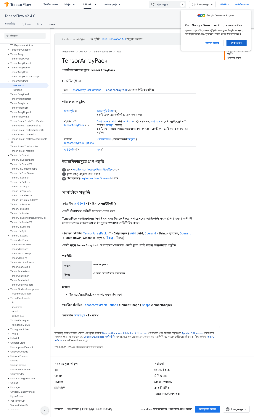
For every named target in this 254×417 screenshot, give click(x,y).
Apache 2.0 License (192, 333)
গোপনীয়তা (73, 409)
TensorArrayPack (116, 90)
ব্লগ (56, 369)
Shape (146, 305)
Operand (150, 233)
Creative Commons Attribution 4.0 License (124, 333)
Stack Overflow (163, 381)
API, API (87, 4)
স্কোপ (113, 121)
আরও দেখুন (111, 4)
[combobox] (167, 4)
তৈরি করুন (103, 121)
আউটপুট (69, 111)
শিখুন (67, 4)
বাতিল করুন (212, 43)
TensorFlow (68, 51)
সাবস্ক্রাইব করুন (207, 409)
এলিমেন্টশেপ (104, 139)
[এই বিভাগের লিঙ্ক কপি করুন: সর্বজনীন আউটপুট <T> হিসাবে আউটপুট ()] (120, 204)
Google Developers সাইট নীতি (99, 336)
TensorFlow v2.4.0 (20, 16)
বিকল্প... (110, 125)
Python (26, 24)
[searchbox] (25, 36)
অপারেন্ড (128, 121)
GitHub (224, 4)
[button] (24, 50)
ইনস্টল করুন (50, 4)
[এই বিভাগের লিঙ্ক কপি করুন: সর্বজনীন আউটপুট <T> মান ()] (104, 315)
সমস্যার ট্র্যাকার (162, 369)
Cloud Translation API (113, 39)
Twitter (58, 381)
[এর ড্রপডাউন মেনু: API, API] (96, 4)
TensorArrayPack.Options (86, 89)
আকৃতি (131, 139)
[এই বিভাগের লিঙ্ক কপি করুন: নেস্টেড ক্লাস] (84, 81)
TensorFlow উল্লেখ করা (167, 393)
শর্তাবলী (58, 409)
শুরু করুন (236, 43)
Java (52, 24)
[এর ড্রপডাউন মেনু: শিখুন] (74, 4)
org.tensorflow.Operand (96, 178)
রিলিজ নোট (161, 375)
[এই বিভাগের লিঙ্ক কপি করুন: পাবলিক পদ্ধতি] (88, 102)
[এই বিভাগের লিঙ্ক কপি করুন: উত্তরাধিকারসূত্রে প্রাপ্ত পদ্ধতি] (108, 162)
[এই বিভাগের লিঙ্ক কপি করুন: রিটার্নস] (74, 287)
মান (99, 149)
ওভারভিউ (9, 24)
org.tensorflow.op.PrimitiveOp (92, 169)
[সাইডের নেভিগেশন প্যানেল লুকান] (45, 410)
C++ (39, 24)
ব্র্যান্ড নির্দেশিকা (162, 387)
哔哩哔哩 (59, 387)
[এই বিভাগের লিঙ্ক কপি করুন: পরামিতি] (75, 256)
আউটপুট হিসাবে (106, 111)
